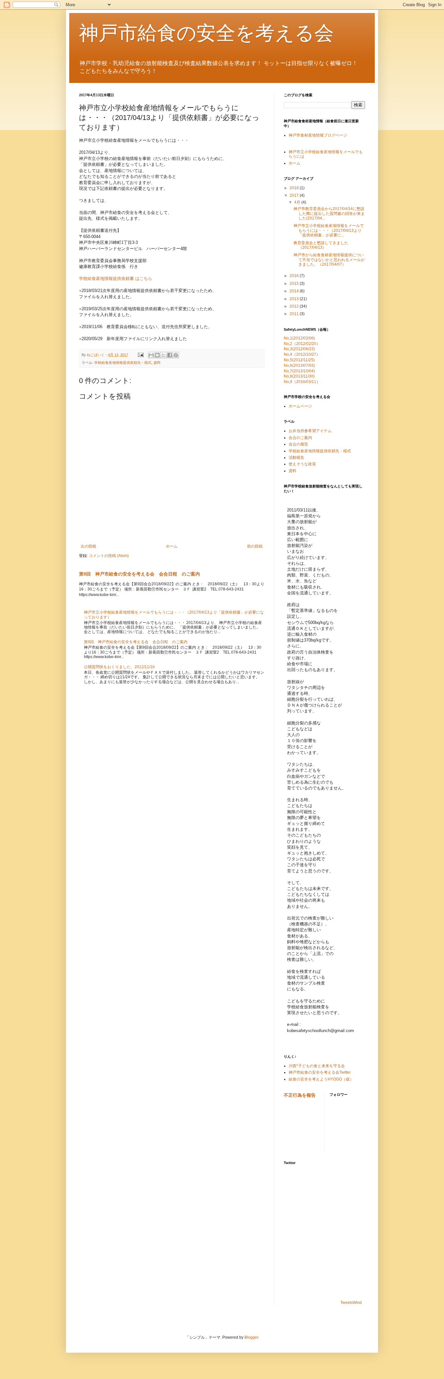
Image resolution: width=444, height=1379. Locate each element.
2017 (295, 195)
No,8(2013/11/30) (299, 376)
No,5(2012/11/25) (299, 360)
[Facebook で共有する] (169, 355)
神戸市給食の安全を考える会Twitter (320, 1072)
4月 (297, 202)
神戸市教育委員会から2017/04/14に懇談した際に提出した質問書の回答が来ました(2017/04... (329, 213)
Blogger (251, 1337)
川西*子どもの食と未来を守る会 (317, 1066)
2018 (295, 188)
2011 (295, 314)
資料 (157, 363)
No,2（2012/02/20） (302, 343)
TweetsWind (351, 1302)
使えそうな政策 (302, 464)
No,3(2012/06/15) (299, 349)
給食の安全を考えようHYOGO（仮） (321, 1079)
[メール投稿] (140, 355)
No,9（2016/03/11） (302, 381)
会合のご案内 (300, 437)
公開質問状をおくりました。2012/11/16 (119, 667)
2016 (295, 275)
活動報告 (296, 457)
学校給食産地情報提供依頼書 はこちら (115, 278)
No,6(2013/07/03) (299, 365)
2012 (295, 306)
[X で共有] (163, 355)
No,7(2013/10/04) (299, 371)
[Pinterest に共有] (176, 355)
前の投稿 (255, 546)
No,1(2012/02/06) (299, 338)
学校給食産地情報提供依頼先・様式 (122, 363)
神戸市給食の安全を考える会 (206, 33)
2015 (295, 283)
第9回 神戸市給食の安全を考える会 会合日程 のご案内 (139, 574)
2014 (295, 291)
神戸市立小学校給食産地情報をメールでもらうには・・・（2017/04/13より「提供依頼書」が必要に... (329, 230)
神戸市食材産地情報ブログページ (318, 135)
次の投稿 (88, 546)
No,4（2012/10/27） (302, 354)
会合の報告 (298, 444)
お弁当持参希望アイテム (310, 431)
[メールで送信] (151, 355)
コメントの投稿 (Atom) (109, 555)
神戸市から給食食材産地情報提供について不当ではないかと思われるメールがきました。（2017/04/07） (329, 260)
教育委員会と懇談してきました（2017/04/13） (321, 245)
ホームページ (300, 406)
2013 (295, 299)
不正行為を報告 (300, 1095)
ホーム (171, 546)
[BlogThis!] (157, 355)
